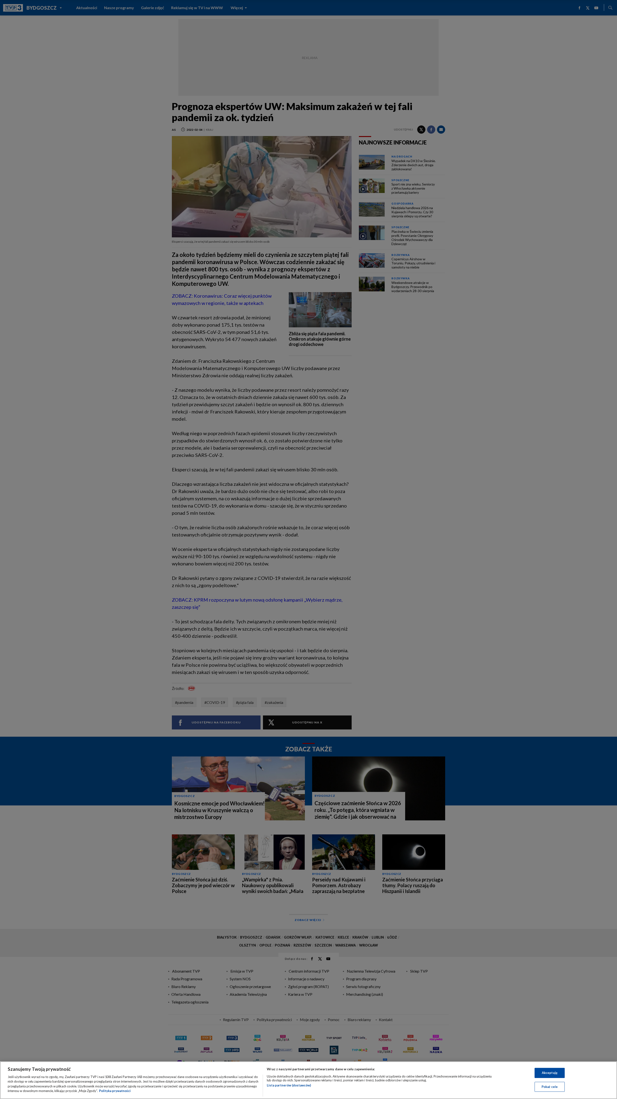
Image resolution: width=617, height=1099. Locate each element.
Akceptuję (549, 1073)
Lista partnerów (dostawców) (289, 1085)
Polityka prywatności (115, 1091)
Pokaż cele (550, 1086)
